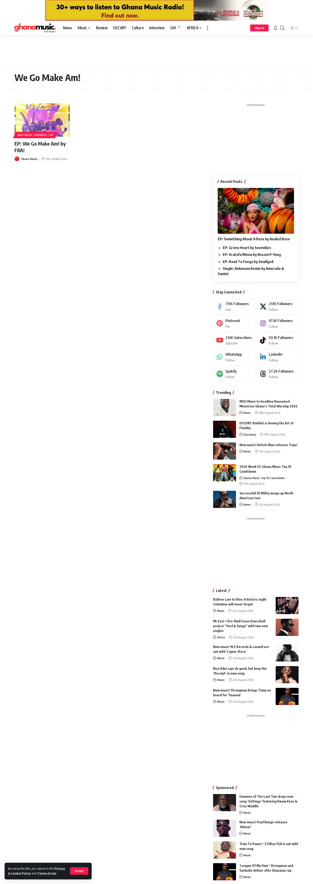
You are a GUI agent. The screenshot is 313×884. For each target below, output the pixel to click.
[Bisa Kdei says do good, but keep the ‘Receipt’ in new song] (287, 674)
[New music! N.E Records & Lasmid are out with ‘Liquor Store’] (287, 653)
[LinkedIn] (277, 357)
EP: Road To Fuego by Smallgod (248, 261)
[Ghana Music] (35, 28)
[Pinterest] (234, 323)
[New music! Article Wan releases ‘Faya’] (224, 451)
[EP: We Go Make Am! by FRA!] (42, 120)
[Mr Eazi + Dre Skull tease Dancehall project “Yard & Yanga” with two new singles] (287, 627)
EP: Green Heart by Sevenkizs (247, 247)
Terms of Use (46, 873)
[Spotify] (234, 374)
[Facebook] (234, 306)
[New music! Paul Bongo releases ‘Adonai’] (224, 828)
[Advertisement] (156, 48)
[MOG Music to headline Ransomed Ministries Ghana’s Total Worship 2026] (224, 407)
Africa (221, 637)
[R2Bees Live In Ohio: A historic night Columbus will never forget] (287, 605)
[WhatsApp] (234, 357)
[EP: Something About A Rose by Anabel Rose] (256, 211)
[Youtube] (234, 340)
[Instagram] (277, 323)
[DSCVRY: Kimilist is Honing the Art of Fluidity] (224, 429)
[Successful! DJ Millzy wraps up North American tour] (224, 499)
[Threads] (277, 374)
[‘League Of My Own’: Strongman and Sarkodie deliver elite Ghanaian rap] (224, 871)
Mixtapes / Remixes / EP (35, 135)
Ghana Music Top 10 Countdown (264, 478)
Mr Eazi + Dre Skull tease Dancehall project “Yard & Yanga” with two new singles (240, 626)
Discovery (249, 434)
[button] (79, 871)
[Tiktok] (277, 340)
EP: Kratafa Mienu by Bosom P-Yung (252, 254)
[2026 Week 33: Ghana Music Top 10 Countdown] (224, 472)
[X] (277, 306)
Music (247, 451)
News (247, 413)
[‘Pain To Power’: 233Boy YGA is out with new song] (224, 850)
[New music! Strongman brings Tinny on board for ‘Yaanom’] (287, 696)
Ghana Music (29, 159)
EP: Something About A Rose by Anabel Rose (254, 239)
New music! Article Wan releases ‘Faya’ (268, 445)
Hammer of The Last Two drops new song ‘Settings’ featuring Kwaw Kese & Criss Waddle (268, 801)
